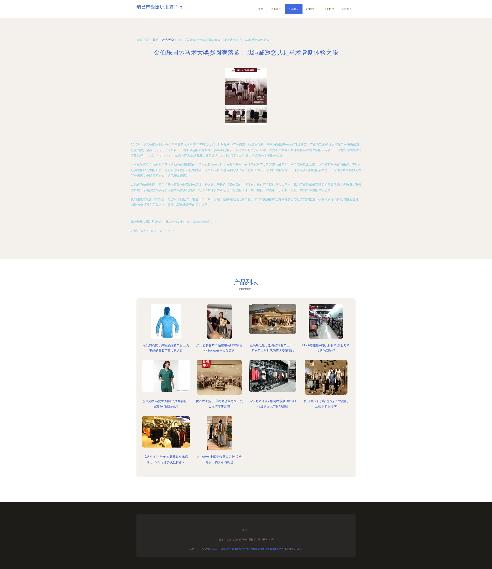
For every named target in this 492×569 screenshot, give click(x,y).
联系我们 (311, 9)
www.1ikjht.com (221, 548)
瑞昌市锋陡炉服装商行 (257, 548)
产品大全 (294, 9)
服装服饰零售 (238, 548)
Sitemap (298, 548)
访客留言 (347, 9)
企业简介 (276, 9)
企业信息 (329, 9)
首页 (260, 9)
